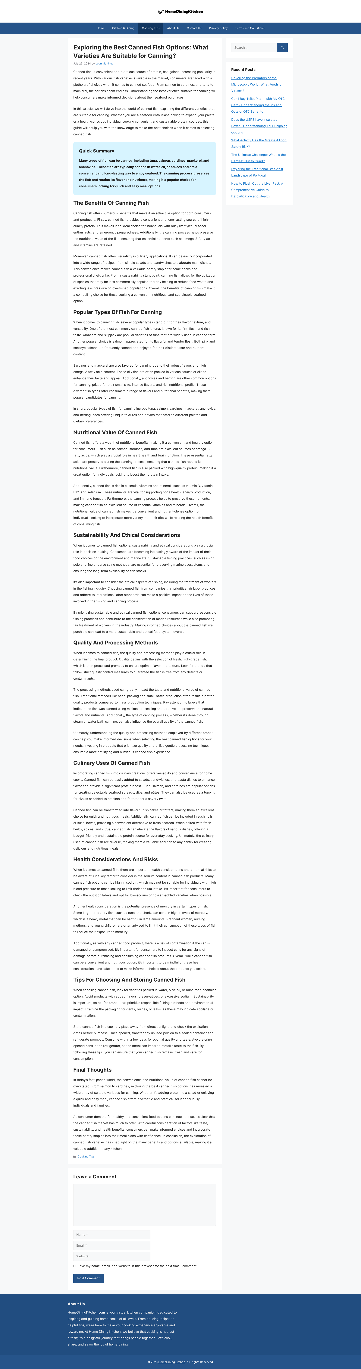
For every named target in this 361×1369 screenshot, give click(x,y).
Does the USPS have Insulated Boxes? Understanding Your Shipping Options (259, 126)
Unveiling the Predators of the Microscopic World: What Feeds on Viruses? (257, 84)
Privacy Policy (218, 28)
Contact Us (194, 28)
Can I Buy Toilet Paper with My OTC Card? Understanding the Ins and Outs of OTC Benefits (258, 105)
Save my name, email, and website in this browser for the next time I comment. (137, 1266)
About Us (173, 28)
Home (101, 28)
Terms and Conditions (250, 28)
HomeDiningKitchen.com (86, 1312)
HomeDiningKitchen (171, 1362)
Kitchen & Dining (123, 28)
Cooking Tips (151, 28)
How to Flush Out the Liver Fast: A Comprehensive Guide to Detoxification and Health (257, 190)
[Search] (282, 47)
